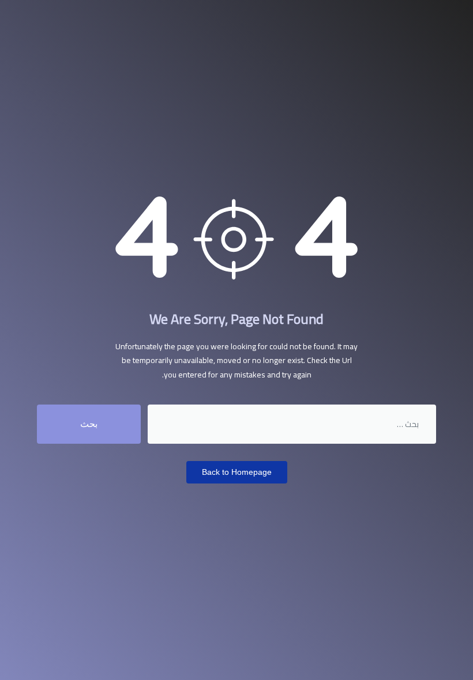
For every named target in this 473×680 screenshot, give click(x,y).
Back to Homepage (237, 472)
